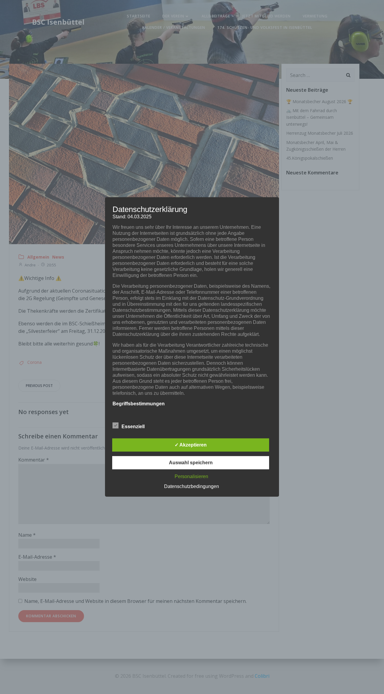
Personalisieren (191, 476)
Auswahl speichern (191, 462)
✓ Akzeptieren (191, 444)
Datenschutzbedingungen (191, 486)
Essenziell (133, 426)
